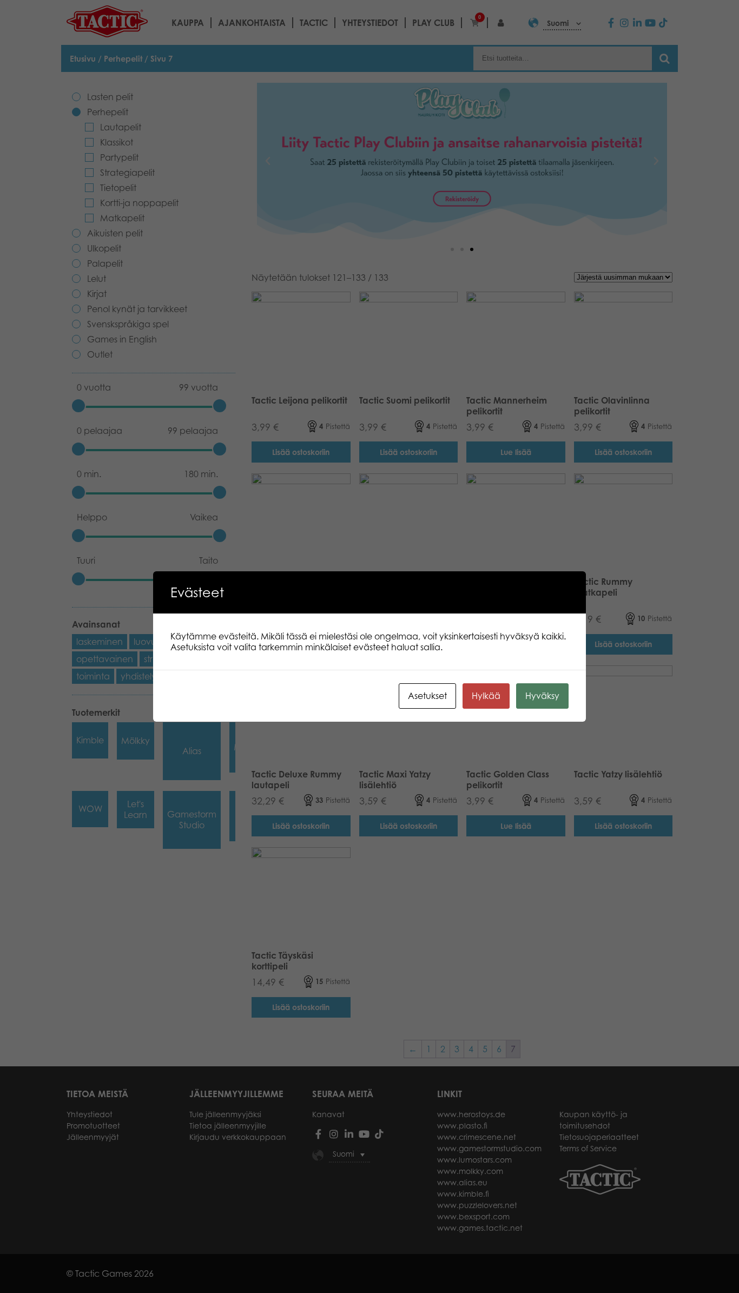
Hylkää (486, 695)
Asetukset (427, 695)
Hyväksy (542, 695)
